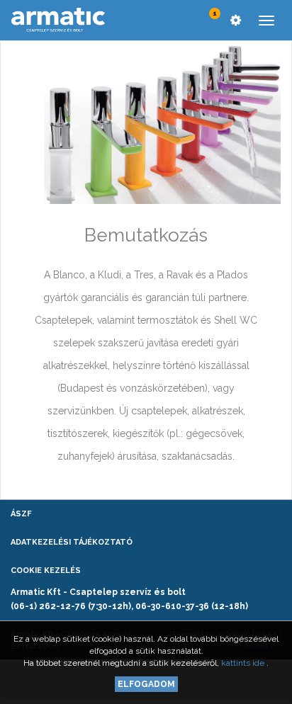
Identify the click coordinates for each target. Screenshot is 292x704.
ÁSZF (21, 513)
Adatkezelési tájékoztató (72, 542)
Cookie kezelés (46, 570)
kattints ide (243, 663)
